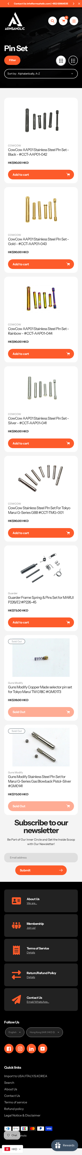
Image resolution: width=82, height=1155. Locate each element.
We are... (32, 903)
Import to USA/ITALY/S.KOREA (25, 1076)
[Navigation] (74, 21)
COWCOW (14, 145)
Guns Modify (15, 682)
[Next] (73, 4)
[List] (73, 60)
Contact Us (12, 1096)
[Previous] (8, 4)
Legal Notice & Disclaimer (22, 1115)
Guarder (13, 593)
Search (9, 1082)
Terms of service (15, 1102)
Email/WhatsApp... (38, 1002)
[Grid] (61, 60)
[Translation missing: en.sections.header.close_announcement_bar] (79, 4)
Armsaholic (20, 1135)
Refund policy (14, 1109)
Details (31, 952)
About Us (10, 1089)
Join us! (31, 928)
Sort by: (12, 73)
